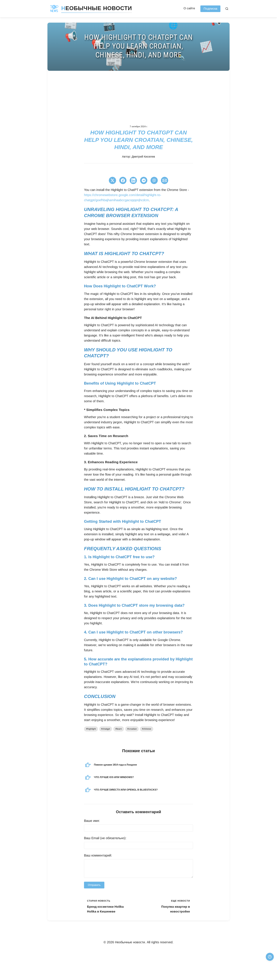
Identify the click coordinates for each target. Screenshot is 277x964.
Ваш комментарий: (98, 855)
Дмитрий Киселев (143, 156)
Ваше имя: (92, 820)
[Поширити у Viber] (154, 180)
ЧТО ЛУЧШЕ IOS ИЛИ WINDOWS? (114, 777)
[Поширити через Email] (164, 180)
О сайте (189, 8)
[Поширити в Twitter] (112, 180)
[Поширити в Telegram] (143, 180)
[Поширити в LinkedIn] (133, 180)
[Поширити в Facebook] (122, 180)
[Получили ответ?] (270, 957)
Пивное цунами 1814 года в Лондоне (115, 764)
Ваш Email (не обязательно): (105, 838)
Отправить (94, 885)
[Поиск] (227, 8)
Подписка (210, 8)
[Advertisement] (138, 94)
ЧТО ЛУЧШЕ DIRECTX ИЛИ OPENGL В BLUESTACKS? (126, 789)
